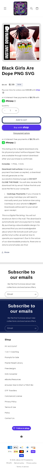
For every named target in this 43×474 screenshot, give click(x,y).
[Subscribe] (35, 294)
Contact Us (9, 418)
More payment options (21, 133)
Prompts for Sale (12, 357)
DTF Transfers (11, 390)
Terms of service (23, 466)
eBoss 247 (20, 460)
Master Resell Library (14, 363)
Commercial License (13, 396)
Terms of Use (10, 407)
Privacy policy (32, 463)
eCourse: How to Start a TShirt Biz (19, 385)
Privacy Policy (10, 402)
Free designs (10, 368)
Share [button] (6, 252)
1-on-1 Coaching (12, 352)
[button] (5, 8)
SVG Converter (11, 374)
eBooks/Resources (13, 379)
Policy (7, 413)
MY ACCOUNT (11, 346)
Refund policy (19, 463)
